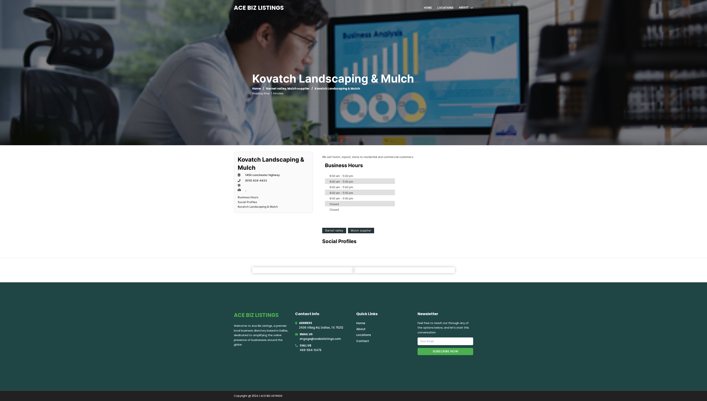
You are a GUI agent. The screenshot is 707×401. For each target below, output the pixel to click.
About (360, 329)
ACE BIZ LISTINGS (259, 8)
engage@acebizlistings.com (320, 339)
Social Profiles (247, 202)
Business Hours (248, 197)
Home (428, 7)
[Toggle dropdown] (471, 7)
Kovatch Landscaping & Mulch (258, 206)
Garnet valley (276, 88)
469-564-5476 (310, 350)
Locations (445, 7)
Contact (362, 341)
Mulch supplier (298, 88)
